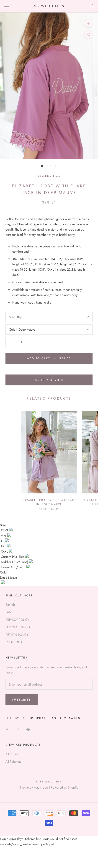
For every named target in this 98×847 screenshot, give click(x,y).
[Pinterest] (28, 729)
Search (10, 604)
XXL (4, 546)
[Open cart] (92, 6)
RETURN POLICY (16, 634)
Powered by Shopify (64, 787)
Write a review (49, 380)
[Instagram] (17, 729)
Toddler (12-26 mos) (15, 562)
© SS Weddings (49, 781)
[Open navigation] (6, 6)
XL (3, 541)
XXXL (5, 551)
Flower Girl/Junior (13, 567)
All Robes (11, 754)
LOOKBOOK (13, 642)
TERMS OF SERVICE (19, 627)
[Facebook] (7, 729)
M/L (4, 535)
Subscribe (21, 700)
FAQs (9, 612)
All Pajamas (13, 761)
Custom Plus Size (13, 556)
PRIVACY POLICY (17, 619)
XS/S (5, 530)
